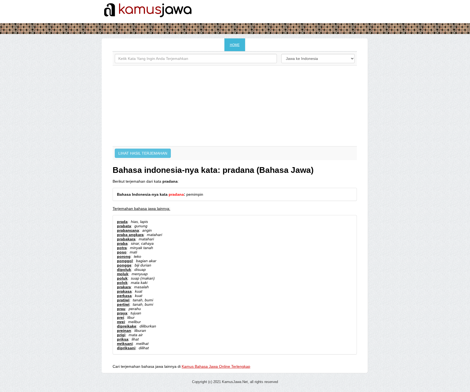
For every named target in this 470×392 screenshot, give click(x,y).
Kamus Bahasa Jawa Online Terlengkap (216, 366)
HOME (235, 45)
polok (122, 282)
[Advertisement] (235, 106)
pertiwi (123, 304)
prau (121, 309)
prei (120, 317)
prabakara (126, 239)
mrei (121, 322)
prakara (124, 287)
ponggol (125, 261)
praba (122, 243)
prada (122, 221)
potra (122, 248)
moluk (122, 274)
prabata (124, 226)
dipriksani (126, 348)
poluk (122, 278)
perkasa (124, 295)
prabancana (128, 230)
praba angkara (130, 234)
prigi (121, 335)
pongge (124, 265)
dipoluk (124, 269)
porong (124, 256)
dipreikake (126, 326)
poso (121, 252)
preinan (124, 330)
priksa (122, 339)
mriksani (125, 343)
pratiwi (123, 300)
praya (122, 313)
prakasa (124, 291)
